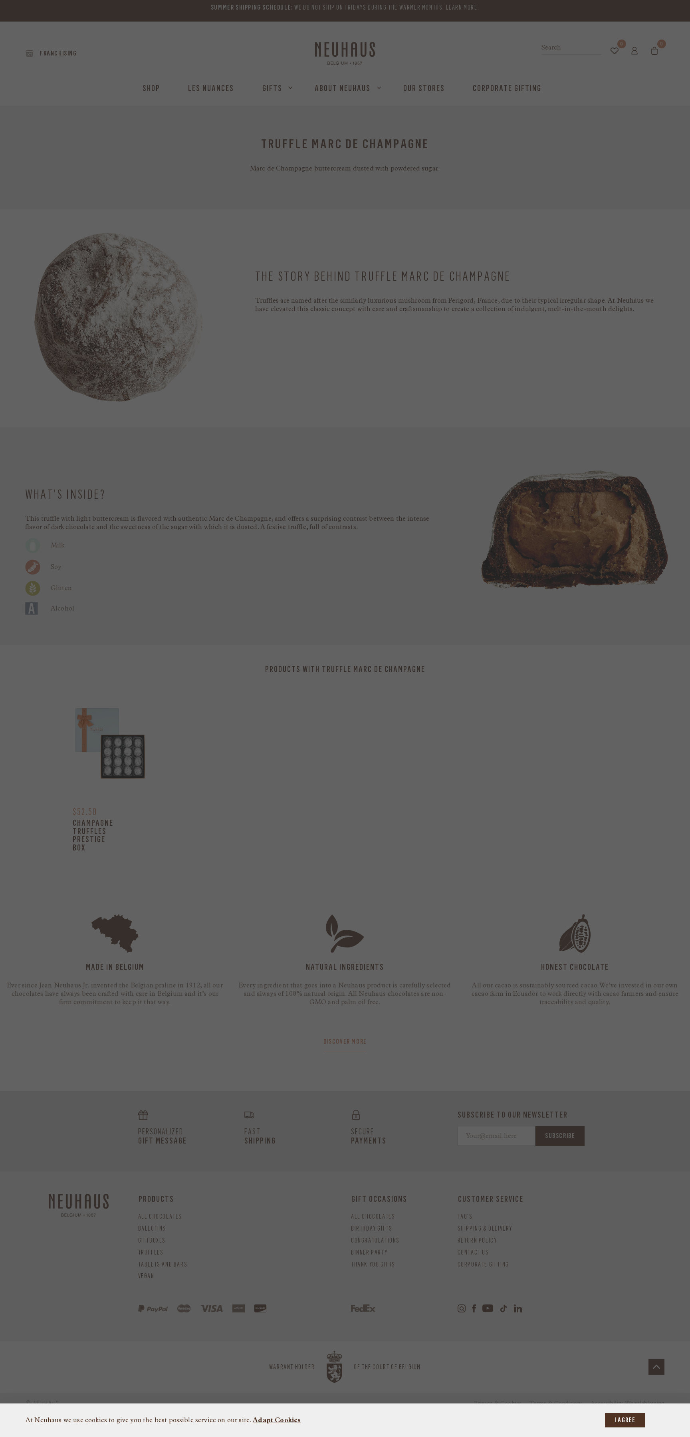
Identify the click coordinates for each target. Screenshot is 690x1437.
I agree (625, 1420)
